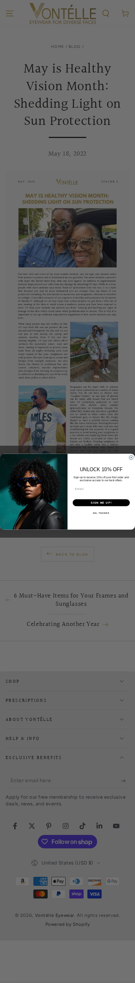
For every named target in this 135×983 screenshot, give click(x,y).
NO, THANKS (101, 513)
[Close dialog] (131, 457)
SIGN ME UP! (101, 502)
